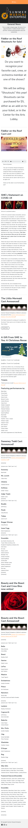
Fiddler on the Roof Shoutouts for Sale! (11, 40)
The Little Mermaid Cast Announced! (11, 300)
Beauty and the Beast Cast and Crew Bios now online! (12, 586)
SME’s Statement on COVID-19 (12, 196)
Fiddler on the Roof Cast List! (11, 132)
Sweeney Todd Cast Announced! (11, 443)
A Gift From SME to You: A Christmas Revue (14, 339)
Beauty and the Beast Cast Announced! (12, 619)
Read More (5, 328)
